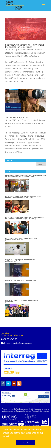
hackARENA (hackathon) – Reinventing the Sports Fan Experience (24, 45)
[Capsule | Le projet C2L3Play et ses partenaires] (17, 270)
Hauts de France (38, 120)
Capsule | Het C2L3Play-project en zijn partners (21, 301)
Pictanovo (26, 123)
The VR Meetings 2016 (16, 117)
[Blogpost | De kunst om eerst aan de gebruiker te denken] (17, 248)
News (25, 53)
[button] (11, 436)
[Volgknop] (3, 383)
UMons (27, 56)
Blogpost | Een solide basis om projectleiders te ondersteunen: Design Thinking (24, 218)
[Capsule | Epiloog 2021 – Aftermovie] (17, 289)
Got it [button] (25, 443)
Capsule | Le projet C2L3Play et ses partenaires (20, 260)
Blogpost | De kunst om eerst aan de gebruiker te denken (21, 239)
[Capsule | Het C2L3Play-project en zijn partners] (17, 310)
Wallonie (35, 56)
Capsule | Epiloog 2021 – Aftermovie (20, 280)
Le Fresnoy (10, 123)
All (19, 120)
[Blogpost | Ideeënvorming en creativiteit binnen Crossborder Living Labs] (17, 206)
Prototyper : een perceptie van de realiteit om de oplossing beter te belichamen (25, 176)
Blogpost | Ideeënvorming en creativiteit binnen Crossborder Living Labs (23, 197)
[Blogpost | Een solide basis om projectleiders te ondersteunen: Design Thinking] (17, 227)
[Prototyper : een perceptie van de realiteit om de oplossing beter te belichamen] (17, 185)
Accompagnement (26, 49)
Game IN (26, 120)
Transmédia (10, 56)
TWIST (20, 56)
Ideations (18, 53)
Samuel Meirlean (37, 53)
